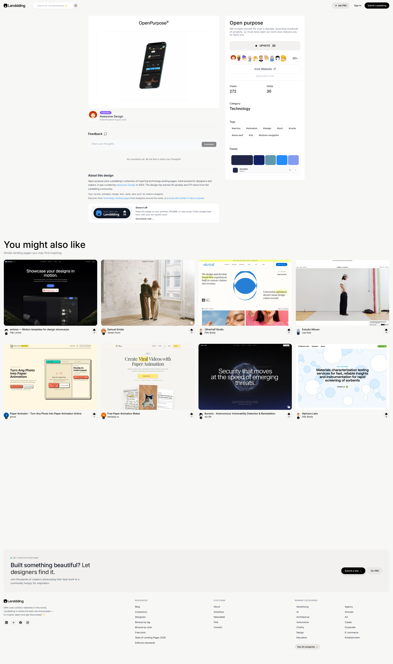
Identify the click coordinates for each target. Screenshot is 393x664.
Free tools (140, 632)
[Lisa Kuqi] (272, 58)
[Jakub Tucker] (277, 58)
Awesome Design (126, 184)
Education (301, 637)
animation (106, 194)
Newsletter (219, 617)
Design (300, 632)
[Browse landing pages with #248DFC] (281, 160)
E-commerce (351, 632)
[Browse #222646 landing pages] (295, 170)
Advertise (219, 611)
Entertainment (352, 637)
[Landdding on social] (6, 622)
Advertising (302, 606)
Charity (300, 627)
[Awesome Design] (233, 58)
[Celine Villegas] (255, 58)
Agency (349, 606)
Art (346, 617)
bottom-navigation (154, 194)
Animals (349, 611)
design (115, 194)
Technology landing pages (116, 198)
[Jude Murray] (283, 58)
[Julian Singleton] (244, 58)
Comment (209, 144)
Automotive (302, 622)
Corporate (350, 627)
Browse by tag (142, 622)
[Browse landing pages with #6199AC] (270, 160)
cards (127, 194)
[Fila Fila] (261, 58)
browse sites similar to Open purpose (185, 198)
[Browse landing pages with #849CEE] (293, 160)
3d (143, 194)
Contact (218, 627)
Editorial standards (145, 642)
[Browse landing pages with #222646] (242, 160)
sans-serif (136, 194)
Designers (140, 617)
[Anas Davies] (239, 58)
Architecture (302, 617)
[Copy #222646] (290, 170)
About (217, 606)
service (97, 194)
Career (348, 622)
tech (122, 194)
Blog (137, 606)
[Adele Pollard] (250, 58)
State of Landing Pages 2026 (150, 637)
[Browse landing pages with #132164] (259, 160)
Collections (141, 611)
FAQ (216, 622)
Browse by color (143, 627)
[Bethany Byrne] (266, 58)
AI (297, 611)
